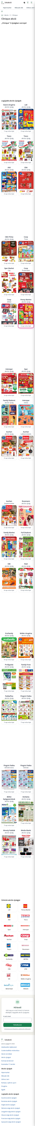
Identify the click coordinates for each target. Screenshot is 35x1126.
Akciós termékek (6, 1054)
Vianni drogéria (9, 106)
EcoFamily (9, 634)
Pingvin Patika (25, 697)
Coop (26, 238)
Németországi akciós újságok (10, 1108)
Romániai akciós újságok (9, 1101)
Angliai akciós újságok (8, 1105)
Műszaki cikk (19, 8)
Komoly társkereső (7, 1061)
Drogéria (4, 1086)
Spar (26, 370)
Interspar (9, 370)
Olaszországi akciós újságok (10, 1115)
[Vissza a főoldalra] (2, 11)
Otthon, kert (5, 1079)
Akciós (6, 15)
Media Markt (26, 831)
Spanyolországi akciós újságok (11, 1122)
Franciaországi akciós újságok (10, 1118)
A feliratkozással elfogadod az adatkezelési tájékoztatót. (17, 1029)
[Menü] (32, 2)
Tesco (9, 137)
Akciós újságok (6, 1057)
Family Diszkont (9, 401)
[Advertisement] (17, 43)
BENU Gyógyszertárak (9, 799)
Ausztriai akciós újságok (8, 1098)
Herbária (26, 798)
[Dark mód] (24, 2)
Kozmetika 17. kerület (8, 1064)
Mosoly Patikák (9, 831)
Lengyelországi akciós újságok (10, 1112)
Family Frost (26, 666)
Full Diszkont (26, 533)
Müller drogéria (26, 634)
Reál (26, 565)
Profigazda (9, 666)
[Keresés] (28, 2)
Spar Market (9, 269)
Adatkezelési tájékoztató (9, 1047)
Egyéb (3, 1090)
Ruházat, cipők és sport (8, 1083)
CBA (26, 168)
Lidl (26, 106)
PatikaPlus (9, 697)
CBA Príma (9, 238)
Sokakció (8, 2)
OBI (9, 565)
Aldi (9, 168)
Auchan (9, 433)
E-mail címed (7, 1016)
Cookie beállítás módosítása (10, 1050)
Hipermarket (7, 8)
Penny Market (25, 301)
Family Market (9, 533)
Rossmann (26, 502)
